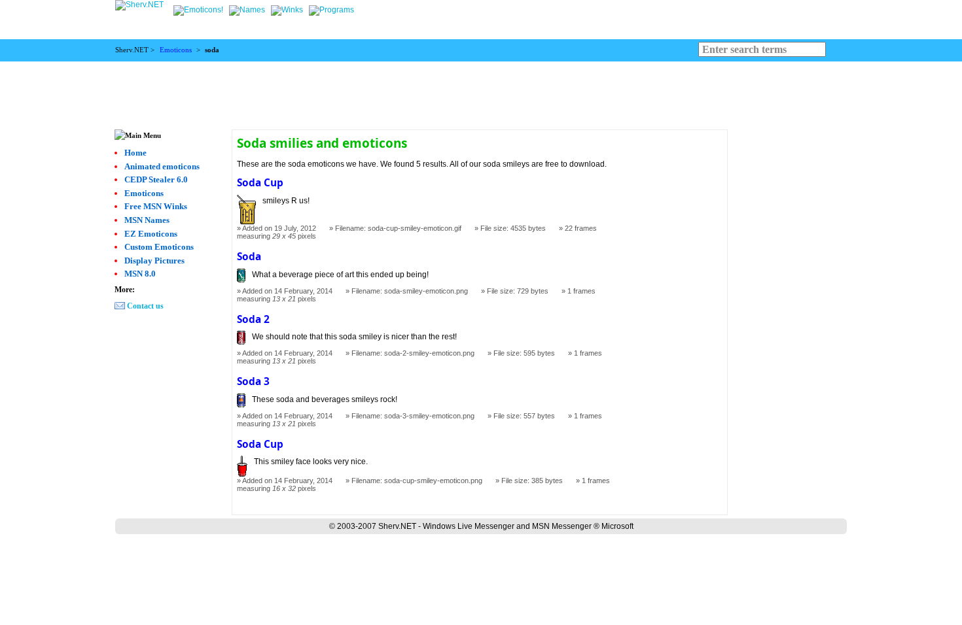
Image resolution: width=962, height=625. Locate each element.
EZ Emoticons (150, 234)
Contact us (145, 306)
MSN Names (146, 220)
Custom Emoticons (159, 247)
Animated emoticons (162, 166)
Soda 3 (253, 381)
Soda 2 (253, 319)
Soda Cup (260, 183)
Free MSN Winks (155, 206)
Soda (249, 256)
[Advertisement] (481, 90)
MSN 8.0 (140, 274)
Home (135, 153)
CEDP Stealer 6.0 (156, 179)
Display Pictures (154, 260)
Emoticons (176, 50)
